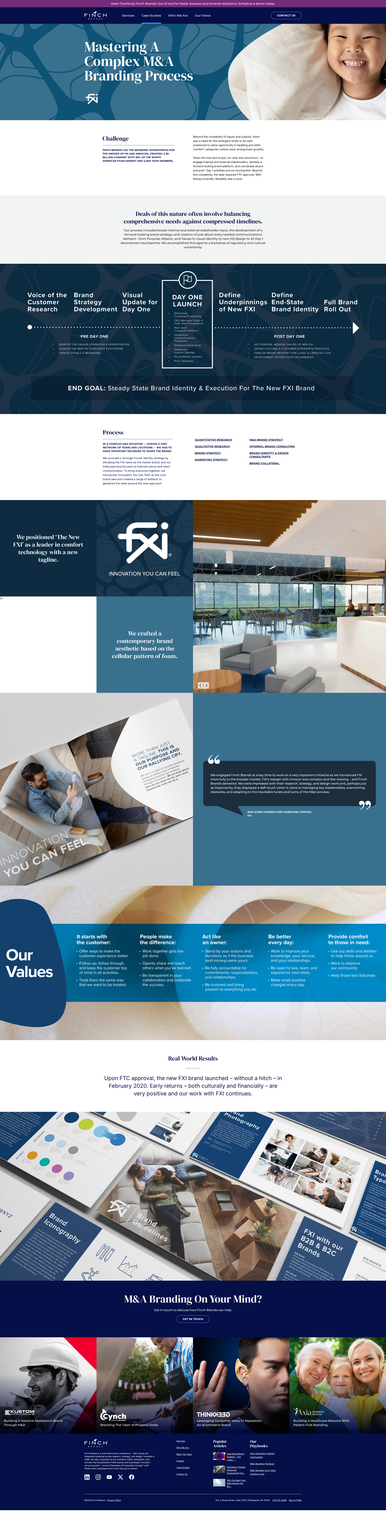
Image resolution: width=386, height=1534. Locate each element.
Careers (180, 1461)
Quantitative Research (213, 440)
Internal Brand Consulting (272, 446)
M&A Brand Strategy (266, 440)
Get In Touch (193, 1319)
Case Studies (151, 15)
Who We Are (178, 15)
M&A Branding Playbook (262, 1463)
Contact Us (286, 15)
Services (128, 15)
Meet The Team (184, 1454)
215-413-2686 (279, 1500)
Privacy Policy (114, 1500)
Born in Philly (295, 1500)
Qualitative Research (212, 446)
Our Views (203, 15)
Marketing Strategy (211, 459)
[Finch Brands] (96, 15)
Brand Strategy (208, 453)
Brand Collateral (264, 463)
